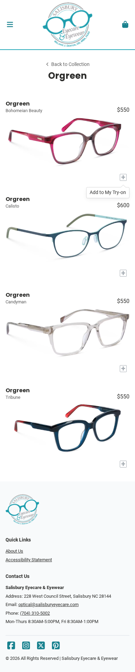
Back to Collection (70, 64)
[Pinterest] (55, 647)
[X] (40, 647)
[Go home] (67, 24)
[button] (10, 24)
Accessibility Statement (29, 559)
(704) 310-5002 (35, 613)
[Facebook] (11, 647)
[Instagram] (26, 647)
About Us (14, 551)
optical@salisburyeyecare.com (48, 604)
